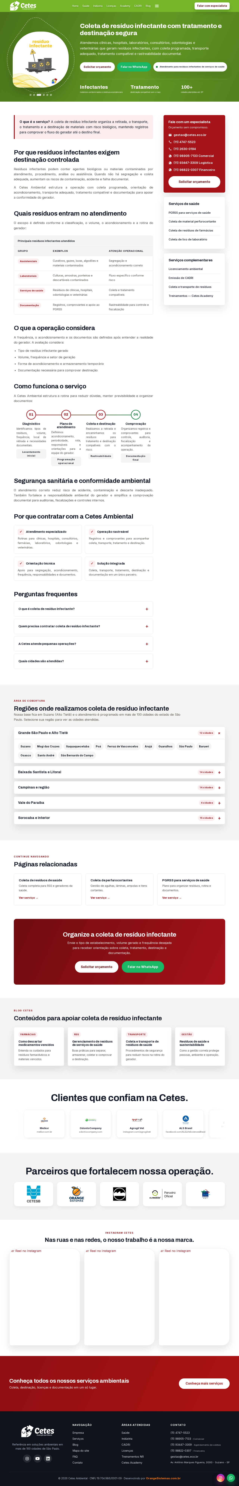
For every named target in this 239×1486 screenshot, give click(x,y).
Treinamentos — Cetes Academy (191, 296)
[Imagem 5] (47, 95)
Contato (77, 1462)
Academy (125, 5)
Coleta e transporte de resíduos (190, 287)
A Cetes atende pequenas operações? (47, 643)
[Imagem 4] (44, 95)
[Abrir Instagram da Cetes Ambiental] (221, 1478)
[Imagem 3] (39, 95)
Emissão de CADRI (181, 278)
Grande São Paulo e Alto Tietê (115, 733)
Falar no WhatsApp (134, 66)
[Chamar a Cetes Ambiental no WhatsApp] (231, 1478)
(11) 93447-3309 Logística (193, 163)
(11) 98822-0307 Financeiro (194, 170)
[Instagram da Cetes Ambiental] (27, 1458)
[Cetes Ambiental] (37, 1431)
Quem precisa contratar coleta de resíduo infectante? (59, 626)
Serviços (78, 1438)
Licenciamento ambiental (186, 269)
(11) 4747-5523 (184, 142)
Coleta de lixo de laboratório (188, 239)
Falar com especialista (212, 5)
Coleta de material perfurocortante (192, 221)
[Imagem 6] (51, 95)
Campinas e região (115, 787)
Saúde (85, 5)
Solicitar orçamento (97, 66)
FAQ (75, 1456)
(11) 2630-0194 (185, 149)
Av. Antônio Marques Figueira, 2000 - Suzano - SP (200, 1462)
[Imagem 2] (34, 95)
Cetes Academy (132, 1462)
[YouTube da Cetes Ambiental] (37, 1458)
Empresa (78, 1432)
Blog (148, 5)
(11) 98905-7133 (187, 1438)
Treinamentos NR (133, 1456)
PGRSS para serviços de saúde (190, 212)
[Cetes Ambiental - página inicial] (23, 6)
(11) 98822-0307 (187, 1450)
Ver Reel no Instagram (25, 1251)
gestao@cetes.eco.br (190, 135)
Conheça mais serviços (204, 1383)
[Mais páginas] (157, 6)
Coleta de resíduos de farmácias (191, 230)
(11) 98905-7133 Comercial (194, 156)
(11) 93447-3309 (195, 1444)
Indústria (98, 5)
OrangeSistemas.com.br (163, 1478)
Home (75, 5)
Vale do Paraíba (115, 803)
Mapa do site (80, 1450)
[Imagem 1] (31, 95)
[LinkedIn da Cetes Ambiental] (48, 1458)
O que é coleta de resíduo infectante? (46, 608)
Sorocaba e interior (115, 818)
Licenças (111, 5)
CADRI (138, 5)
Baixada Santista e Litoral (115, 772)
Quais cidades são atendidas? (41, 661)
